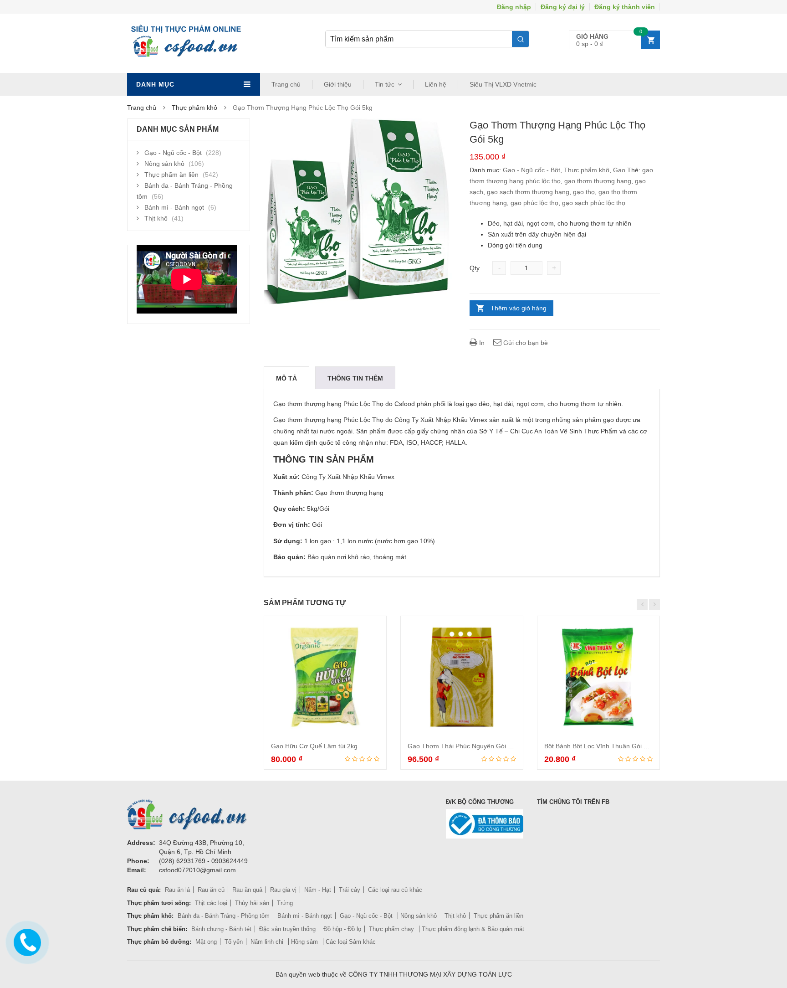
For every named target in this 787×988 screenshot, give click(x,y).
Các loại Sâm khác (351, 941)
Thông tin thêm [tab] (355, 378)
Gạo (619, 170)
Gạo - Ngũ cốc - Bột (531, 170)
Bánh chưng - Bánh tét (221, 929)
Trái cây (349, 889)
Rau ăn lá (177, 889)
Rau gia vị (283, 889)
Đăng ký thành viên (624, 6)
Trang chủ (286, 84)
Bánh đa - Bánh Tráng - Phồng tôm (224, 915)
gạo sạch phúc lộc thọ (593, 202)
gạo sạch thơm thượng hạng (528, 192)
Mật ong (206, 941)
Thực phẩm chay (392, 929)
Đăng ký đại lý (563, 6)
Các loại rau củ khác (395, 889)
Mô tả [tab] (286, 378)
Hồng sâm (305, 941)
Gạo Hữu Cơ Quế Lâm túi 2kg (314, 746)
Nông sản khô (164, 163)
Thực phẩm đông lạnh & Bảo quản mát (473, 929)
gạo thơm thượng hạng (597, 181)
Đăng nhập (514, 6)
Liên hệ (435, 84)
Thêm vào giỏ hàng (519, 308)
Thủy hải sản (252, 903)
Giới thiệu (338, 84)
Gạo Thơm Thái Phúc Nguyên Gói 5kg (463, 746)
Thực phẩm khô (194, 107)
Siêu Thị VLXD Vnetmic (503, 84)
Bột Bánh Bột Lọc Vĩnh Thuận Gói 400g (601, 746)
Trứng (285, 903)
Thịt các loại (211, 903)
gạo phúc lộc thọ (534, 202)
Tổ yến (234, 941)
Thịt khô (156, 218)
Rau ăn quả (247, 889)
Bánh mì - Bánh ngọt (174, 207)
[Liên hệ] (25, 941)
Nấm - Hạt (317, 889)
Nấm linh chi (267, 941)
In (481, 342)
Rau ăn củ (211, 889)
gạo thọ (584, 192)
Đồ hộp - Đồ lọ (342, 929)
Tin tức (384, 84)
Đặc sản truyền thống (287, 929)
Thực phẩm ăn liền (171, 174)
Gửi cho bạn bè (524, 342)
